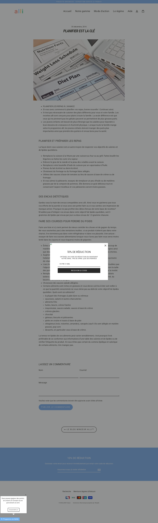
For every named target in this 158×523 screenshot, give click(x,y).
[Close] (105, 245)
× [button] (25, 495)
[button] (16, 519)
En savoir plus (13, 510)
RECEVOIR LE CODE (79, 270)
